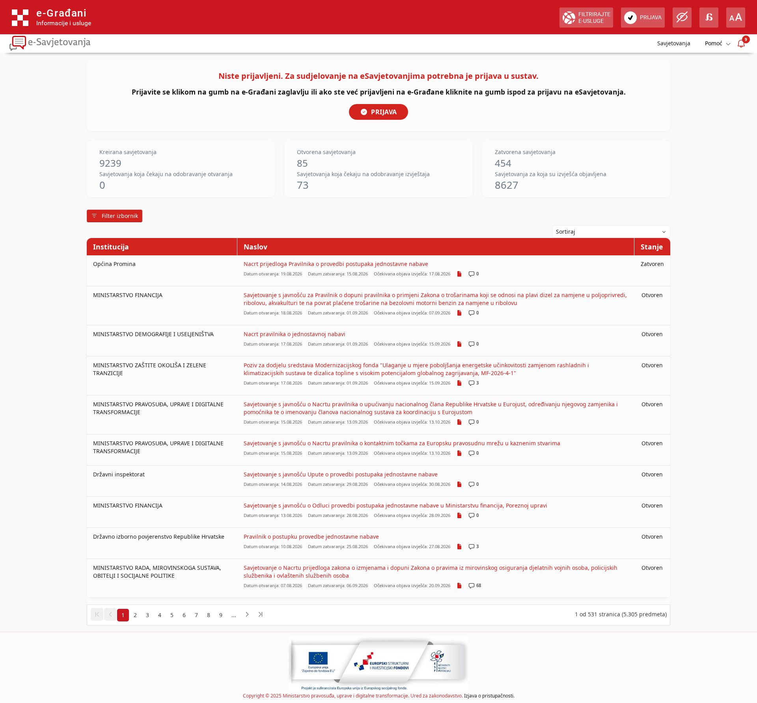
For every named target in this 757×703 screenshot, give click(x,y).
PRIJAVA (384, 112)
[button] (97, 614)
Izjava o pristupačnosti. (489, 695)
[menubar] (717, 43)
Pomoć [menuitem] (713, 43)
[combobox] (611, 231)
